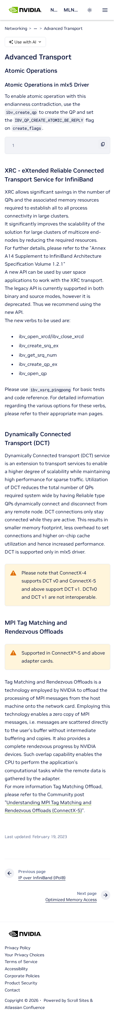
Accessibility (16, 968)
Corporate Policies (22, 975)
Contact (12, 990)
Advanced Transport (63, 28)
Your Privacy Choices (24, 954)
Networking (54, 10)
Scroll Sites (78, 1000)
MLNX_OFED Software (72, 10)
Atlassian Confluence (25, 1007)
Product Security (21, 983)
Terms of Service (21, 961)
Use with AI (25, 42)
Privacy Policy (17, 947)
